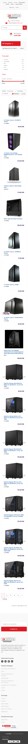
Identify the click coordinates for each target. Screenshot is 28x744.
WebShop (10, 2)
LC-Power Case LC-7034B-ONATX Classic (13, 318)
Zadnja (4, 599)
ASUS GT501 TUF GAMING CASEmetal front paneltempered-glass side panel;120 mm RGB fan (14, 352)
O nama (3, 698)
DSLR (2, 671)
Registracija (11, 7)
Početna (4, 2)
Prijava (17, 7)
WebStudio (5, 739)
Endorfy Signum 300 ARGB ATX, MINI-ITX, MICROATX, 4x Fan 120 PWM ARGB (13, 549)
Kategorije (8, 43)
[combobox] (9, 27)
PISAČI (3, 688)
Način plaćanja (5, 706)
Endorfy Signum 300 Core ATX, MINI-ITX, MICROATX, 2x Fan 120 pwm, (13, 483)
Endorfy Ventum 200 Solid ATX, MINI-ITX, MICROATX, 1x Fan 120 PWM (13, 384)
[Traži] (25, 28)
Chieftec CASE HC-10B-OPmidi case (12, 186)
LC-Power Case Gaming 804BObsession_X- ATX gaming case (13, 154)
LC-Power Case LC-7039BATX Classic (12, 252)
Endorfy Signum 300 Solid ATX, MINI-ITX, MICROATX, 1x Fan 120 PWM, (13, 450)
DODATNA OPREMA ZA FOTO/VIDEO (7, 681)
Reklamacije (4, 711)
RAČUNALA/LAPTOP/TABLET (10, 48)
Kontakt (3, 701)
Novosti (15, 2)
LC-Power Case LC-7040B (11, 284)
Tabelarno (16, 93)
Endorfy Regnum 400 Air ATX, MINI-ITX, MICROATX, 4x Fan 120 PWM (13, 582)
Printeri (3, 690)
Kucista (21, 48)
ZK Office (8, 734)
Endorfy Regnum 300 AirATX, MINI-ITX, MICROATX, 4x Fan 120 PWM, (14, 515)
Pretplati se (13, 629)
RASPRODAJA (4, 678)
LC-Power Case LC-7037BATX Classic (12, 120)
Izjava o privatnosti (6, 709)
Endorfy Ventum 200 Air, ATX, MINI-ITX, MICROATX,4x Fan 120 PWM (13, 417)
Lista (24, 93)
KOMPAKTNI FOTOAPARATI (9, 685)
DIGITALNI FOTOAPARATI (8, 668)
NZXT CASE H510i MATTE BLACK (13, 219)
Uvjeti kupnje (4, 703)
